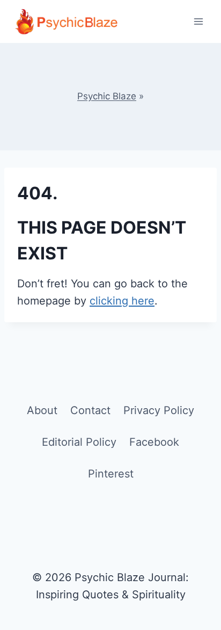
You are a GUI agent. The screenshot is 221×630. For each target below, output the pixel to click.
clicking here (122, 300)
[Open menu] (198, 21)
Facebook (154, 442)
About (42, 410)
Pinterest (111, 473)
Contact (90, 410)
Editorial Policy (79, 442)
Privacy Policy (158, 410)
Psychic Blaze (106, 96)
